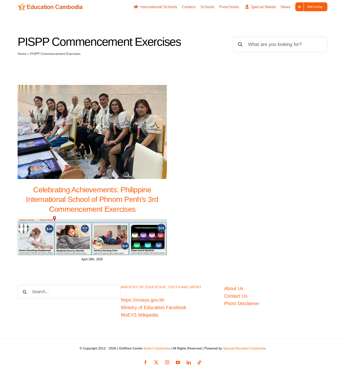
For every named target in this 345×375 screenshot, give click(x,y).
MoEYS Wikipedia (139, 315)
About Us (233, 288)
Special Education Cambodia (244, 348)
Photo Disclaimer (241, 303)
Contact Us (235, 296)
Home (22, 54)
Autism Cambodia (156, 348)
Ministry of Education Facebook (153, 307)
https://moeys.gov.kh (142, 300)
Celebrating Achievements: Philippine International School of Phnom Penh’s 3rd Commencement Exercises (92, 199)
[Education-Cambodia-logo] (52, 5)
